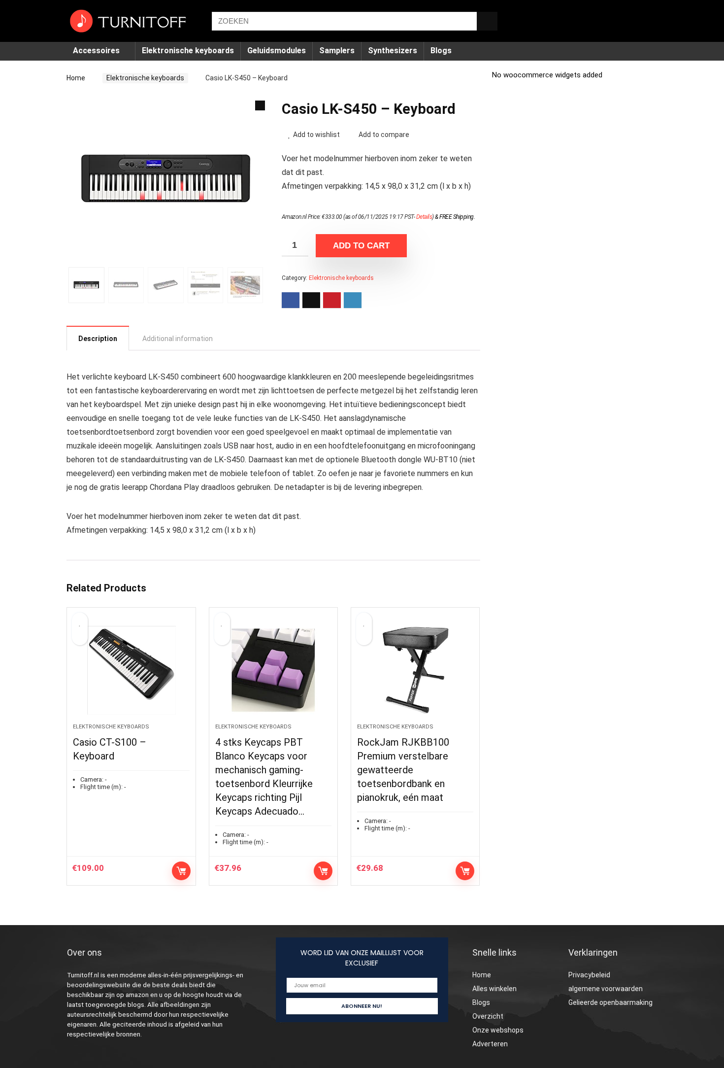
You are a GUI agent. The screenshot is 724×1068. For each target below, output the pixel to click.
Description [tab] (97, 339)
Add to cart (361, 245)
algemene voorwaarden (605, 989)
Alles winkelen (494, 989)
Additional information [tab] (177, 339)
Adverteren (490, 1044)
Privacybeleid (589, 975)
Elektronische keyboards (188, 50)
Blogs (441, 50)
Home (75, 78)
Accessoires (96, 50)
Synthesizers (392, 50)
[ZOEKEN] (487, 21)
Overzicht (487, 1016)
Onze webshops (498, 1030)
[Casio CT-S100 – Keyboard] (131, 670)
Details (424, 216)
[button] (260, 105)
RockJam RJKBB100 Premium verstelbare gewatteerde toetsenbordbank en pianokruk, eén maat (403, 769)
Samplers (337, 50)
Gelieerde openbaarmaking (610, 1002)
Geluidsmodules (276, 50)
